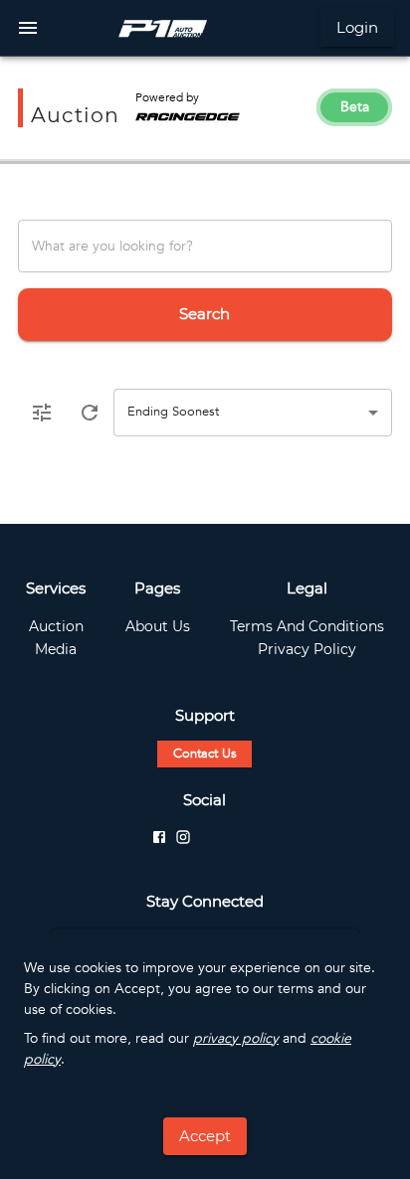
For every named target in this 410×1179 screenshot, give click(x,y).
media (56, 649)
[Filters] (42, 412)
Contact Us (205, 753)
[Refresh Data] (89, 412)
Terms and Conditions (307, 626)
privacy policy (236, 1038)
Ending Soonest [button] (173, 412)
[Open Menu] (28, 28)
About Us (157, 626)
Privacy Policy (307, 649)
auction (56, 626)
